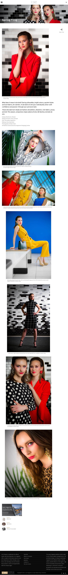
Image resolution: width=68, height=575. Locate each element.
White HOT (9, 519)
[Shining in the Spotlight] (4, 529)
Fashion (8, 517)
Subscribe (26, 554)
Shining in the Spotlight (11, 529)
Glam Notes (9, 524)
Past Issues (26, 558)
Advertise (26, 560)
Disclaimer (44, 572)
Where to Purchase (28, 556)
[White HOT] (4, 519)
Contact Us (26, 562)
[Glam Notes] (4, 524)
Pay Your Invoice (27, 564)
